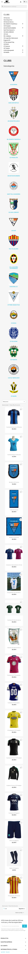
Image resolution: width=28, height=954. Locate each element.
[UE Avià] (13, 222)
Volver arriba (19, 913)
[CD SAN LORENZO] (13, 204)
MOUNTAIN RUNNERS (10, 28)
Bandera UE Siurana (14, 537)
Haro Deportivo (8, 20)
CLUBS (6, 14)
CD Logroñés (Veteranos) (11, 38)
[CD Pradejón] (13, 149)
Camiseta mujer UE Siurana (14, 454)
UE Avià (6, 34)
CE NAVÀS (6, 52)
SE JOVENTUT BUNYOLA (10, 24)
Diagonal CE (7, 40)
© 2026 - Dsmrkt (5, 952)
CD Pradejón (7, 26)
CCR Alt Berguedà (9, 50)
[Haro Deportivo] (13, 94)
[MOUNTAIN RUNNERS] (13, 167)
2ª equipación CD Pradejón (14, 730)
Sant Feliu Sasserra (9, 30)
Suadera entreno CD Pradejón (14, 785)
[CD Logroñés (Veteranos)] (13, 259)
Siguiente (22, 909)
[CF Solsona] (13, 333)
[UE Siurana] (13, 76)
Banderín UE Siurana (14, 482)
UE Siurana (7, 18)
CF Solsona (7, 46)
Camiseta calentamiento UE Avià (14, 565)
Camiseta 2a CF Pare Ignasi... (14, 675)
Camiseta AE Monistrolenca (14, 620)
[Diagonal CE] (13, 278)
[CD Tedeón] (13, 351)
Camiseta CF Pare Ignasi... (14, 702)
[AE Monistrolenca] (13, 113)
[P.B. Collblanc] (13, 240)
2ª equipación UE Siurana (14, 895)
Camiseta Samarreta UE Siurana (14, 427)
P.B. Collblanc (7, 36)
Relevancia (14, 402)
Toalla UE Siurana (14, 509)
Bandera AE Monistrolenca (14, 647)
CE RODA (6, 44)
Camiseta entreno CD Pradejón (14, 758)
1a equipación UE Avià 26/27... (14, 592)
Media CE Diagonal (14, 868)
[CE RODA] (13, 315)
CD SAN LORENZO (9, 32)
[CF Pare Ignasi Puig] (13, 296)
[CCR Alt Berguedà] (13, 369)
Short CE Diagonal (14, 840)
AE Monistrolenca (8, 22)
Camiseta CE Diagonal (14, 813)
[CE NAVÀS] (13, 388)
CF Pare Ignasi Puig (9, 42)
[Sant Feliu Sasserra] (13, 186)
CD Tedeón (7, 48)
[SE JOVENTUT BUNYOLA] (13, 131)
